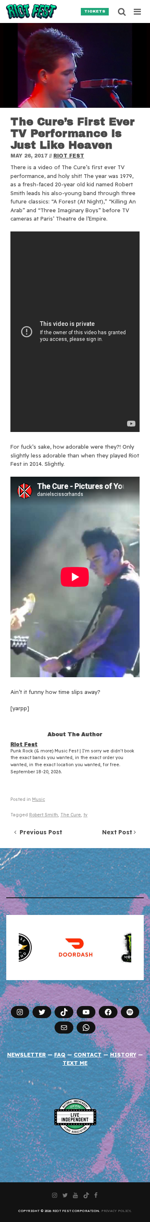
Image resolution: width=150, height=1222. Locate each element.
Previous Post (39, 832)
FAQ (59, 1054)
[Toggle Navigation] (138, 11)
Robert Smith (43, 815)
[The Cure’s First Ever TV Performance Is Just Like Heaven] (75, 65)
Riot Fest (68, 156)
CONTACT (88, 1054)
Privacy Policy (116, 1211)
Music (38, 799)
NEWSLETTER (26, 1054)
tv (85, 815)
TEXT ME (75, 1062)
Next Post (118, 832)
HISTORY (123, 1054)
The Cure (70, 815)
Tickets (94, 11)
